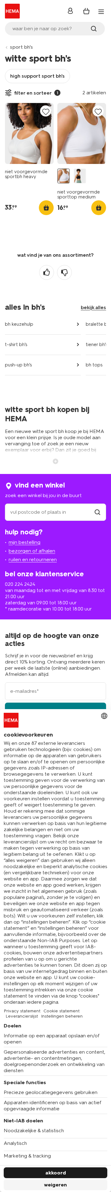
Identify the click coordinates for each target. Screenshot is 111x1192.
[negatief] (64, 272)
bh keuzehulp (19, 324)
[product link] (29, 133)
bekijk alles (93, 307)
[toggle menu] (101, 11)
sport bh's (21, 47)
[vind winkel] (97, 512)
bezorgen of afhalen (32, 551)
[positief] (46, 272)
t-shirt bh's (16, 344)
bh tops (94, 365)
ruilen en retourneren (33, 559)
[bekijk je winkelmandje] (86, 11)
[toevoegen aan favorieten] (46, 111)
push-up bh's (18, 365)
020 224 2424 (20, 584)
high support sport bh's (37, 76)
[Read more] (55, 460)
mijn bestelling (24, 542)
